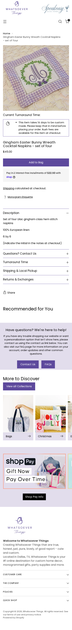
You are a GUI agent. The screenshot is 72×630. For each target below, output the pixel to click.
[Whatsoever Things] (36, 21)
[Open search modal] (60, 21)
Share (11, 293)
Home (6, 33)
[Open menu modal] (4, 21)
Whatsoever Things (33, 611)
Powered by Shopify (13, 617)
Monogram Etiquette (20, 197)
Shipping (8, 188)
